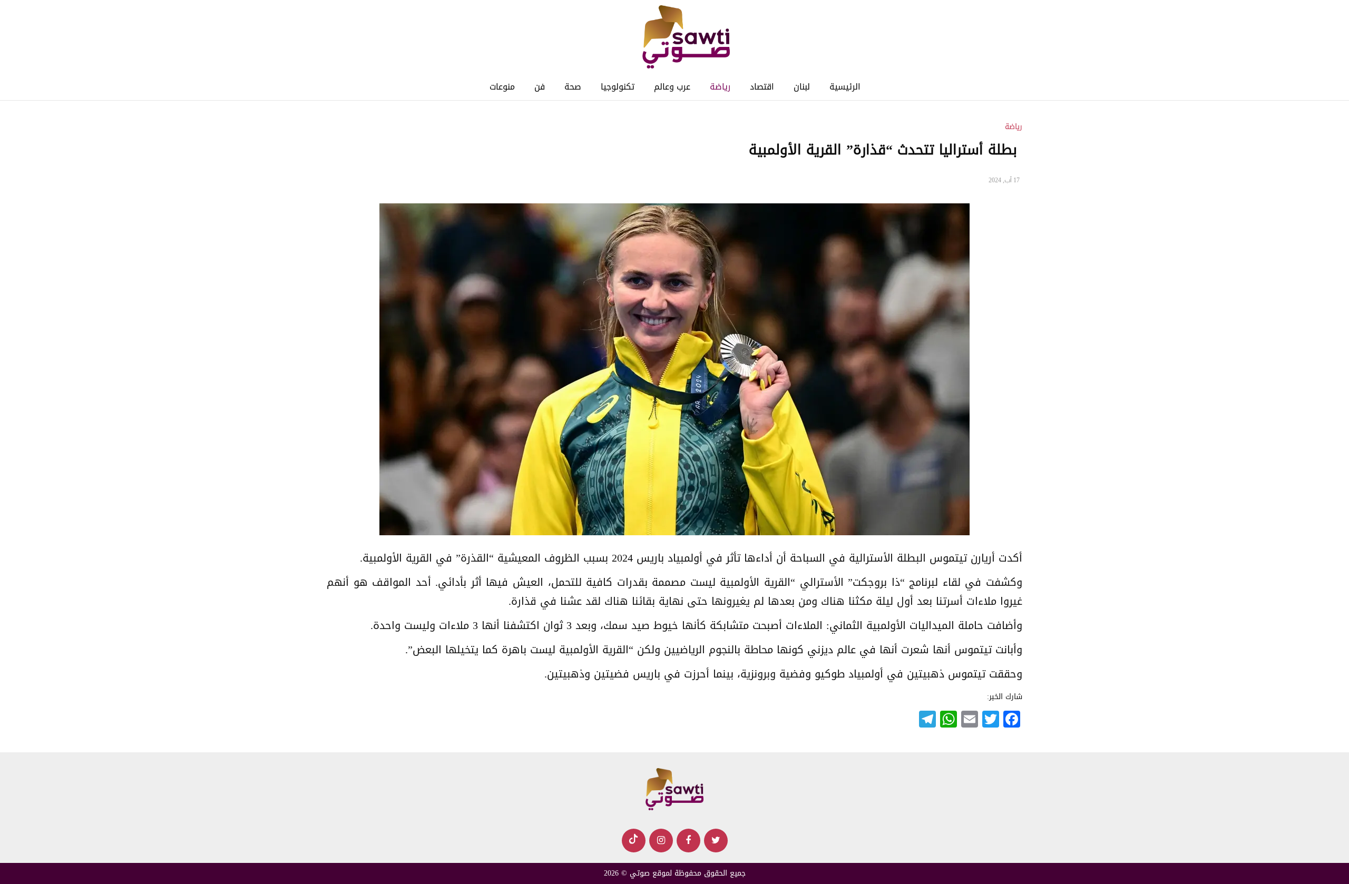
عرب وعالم (672, 86)
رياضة (720, 86)
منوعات (502, 86)
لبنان (802, 86)
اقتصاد (762, 86)
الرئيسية (845, 86)
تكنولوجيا (617, 86)
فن (539, 86)
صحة (572, 86)
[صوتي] (685, 38)
